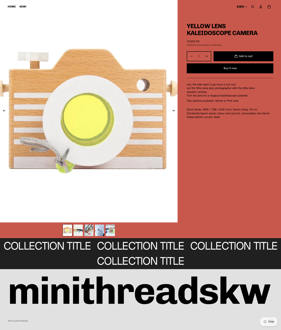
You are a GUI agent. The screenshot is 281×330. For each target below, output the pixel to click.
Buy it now (230, 68)
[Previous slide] (3, 111)
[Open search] (253, 6)
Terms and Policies (18, 320)
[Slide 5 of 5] (110, 230)
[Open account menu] (261, 6)
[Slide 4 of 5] (99, 230)
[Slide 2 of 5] (78, 230)
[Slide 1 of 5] (67, 230)
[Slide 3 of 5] (88, 230)
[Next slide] (174, 111)
